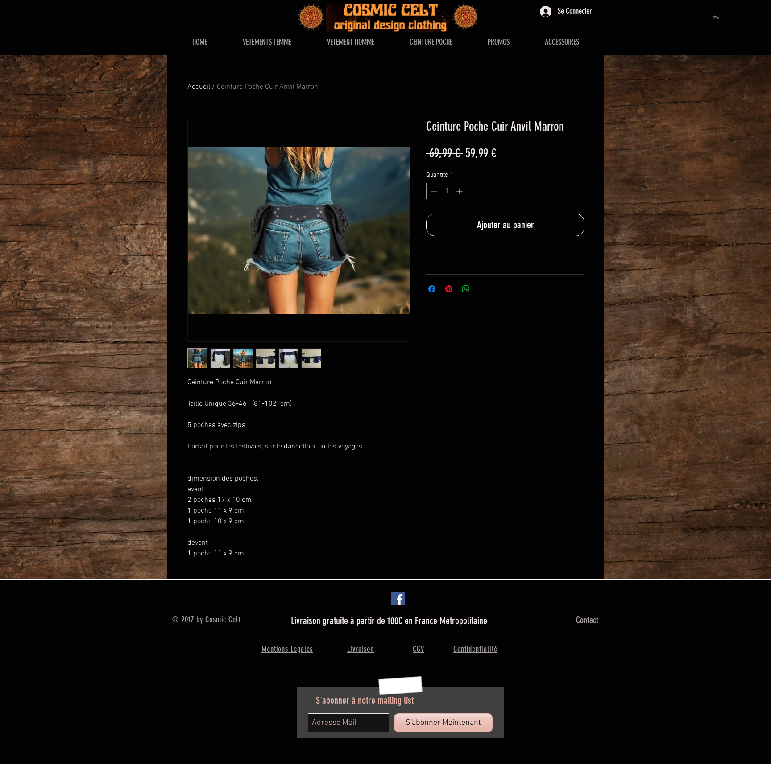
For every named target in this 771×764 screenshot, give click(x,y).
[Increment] (460, 191)
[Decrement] (433, 191)
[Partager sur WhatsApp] (465, 288)
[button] (717, 17)
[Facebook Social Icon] (398, 598)
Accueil (198, 86)
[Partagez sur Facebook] (432, 288)
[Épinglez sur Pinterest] (449, 288)
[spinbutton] (447, 191)
